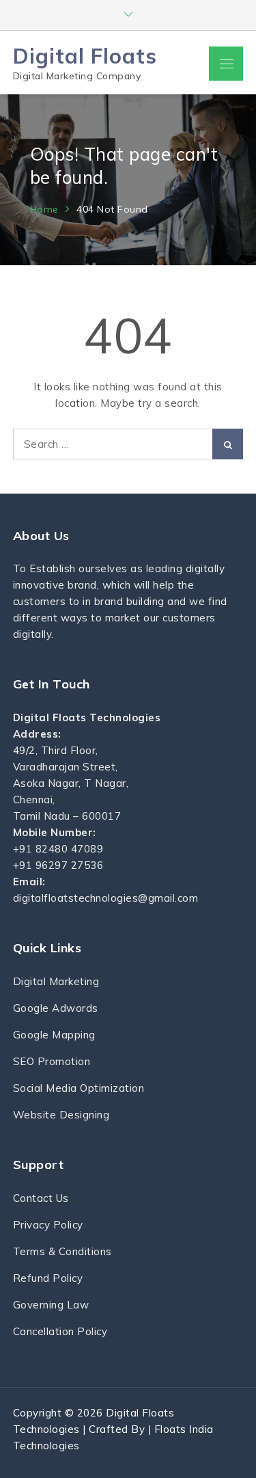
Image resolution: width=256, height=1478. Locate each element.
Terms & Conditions (62, 1251)
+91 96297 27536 (58, 865)
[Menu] (226, 63)
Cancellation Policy (60, 1331)
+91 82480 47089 (58, 848)
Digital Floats (85, 55)
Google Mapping (54, 1034)
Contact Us (41, 1198)
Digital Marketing (56, 981)
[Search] (227, 444)
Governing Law (51, 1304)
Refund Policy (48, 1278)
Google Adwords (55, 1008)
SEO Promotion (52, 1061)
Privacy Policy (48, 1224)
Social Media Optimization (79, 1087)
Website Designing (61, 1114)
